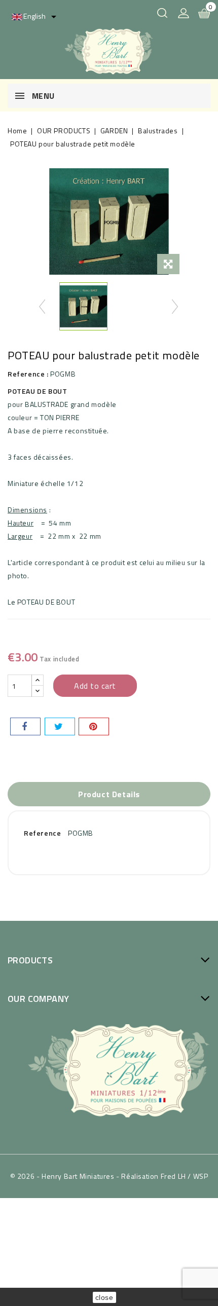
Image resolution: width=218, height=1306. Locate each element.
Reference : (28, 373)
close (104, 1297)
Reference (42, 833)
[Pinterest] (93, 726)
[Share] (25, 726)
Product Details (109, 794)
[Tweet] (60, 726)
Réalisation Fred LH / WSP (164, 1176)
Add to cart (95, 686)
